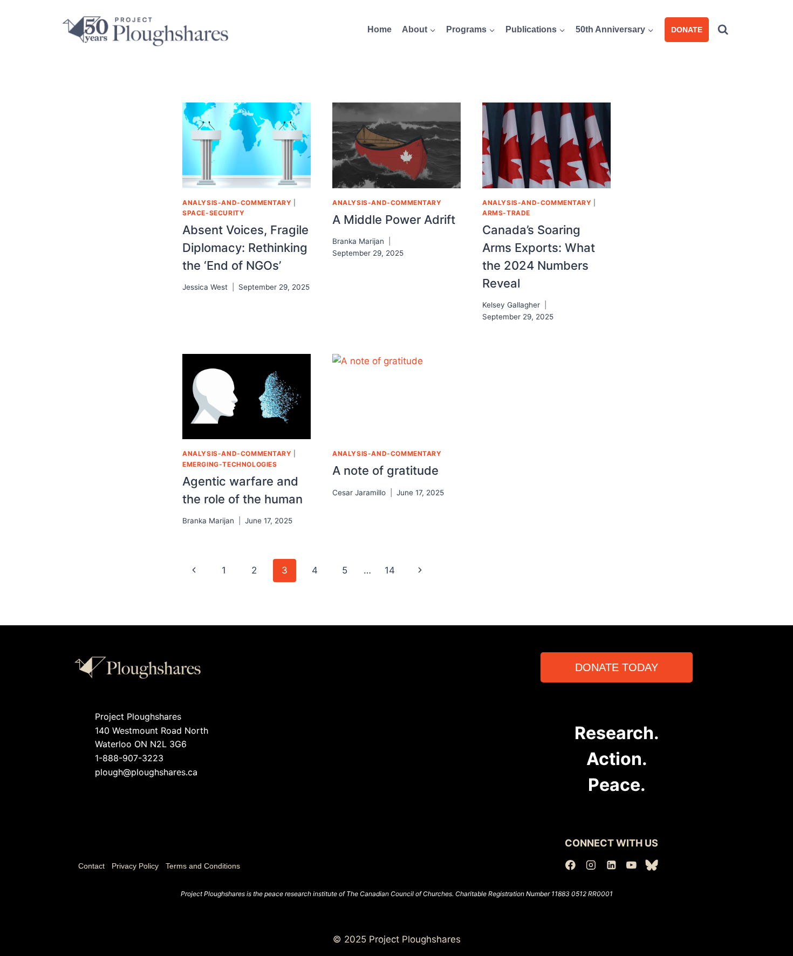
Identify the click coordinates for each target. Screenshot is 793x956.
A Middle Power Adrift (393, 220)
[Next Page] (420, 570)
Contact (91, 866)
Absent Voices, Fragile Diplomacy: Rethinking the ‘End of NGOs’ (245, 247)
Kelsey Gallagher (511, 305)
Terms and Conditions (203, 866)
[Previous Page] (194, 570)
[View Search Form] (723, 29)
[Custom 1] (652, 865)
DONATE (686, 29)
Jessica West (205, 287)
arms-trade (506, 213)
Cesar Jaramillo (359, 492)
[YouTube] (631, 865)
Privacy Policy (135, 866)
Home (379, 29)
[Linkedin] (611, 865)
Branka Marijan (358, 241)
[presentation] (246, 145)
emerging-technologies (229, 464)
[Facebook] (570, 865)
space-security (213, 213)
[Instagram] (591, 865)
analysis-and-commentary (237, 203)
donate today (616, 667)
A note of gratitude (385, 470)
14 (390, 570)
